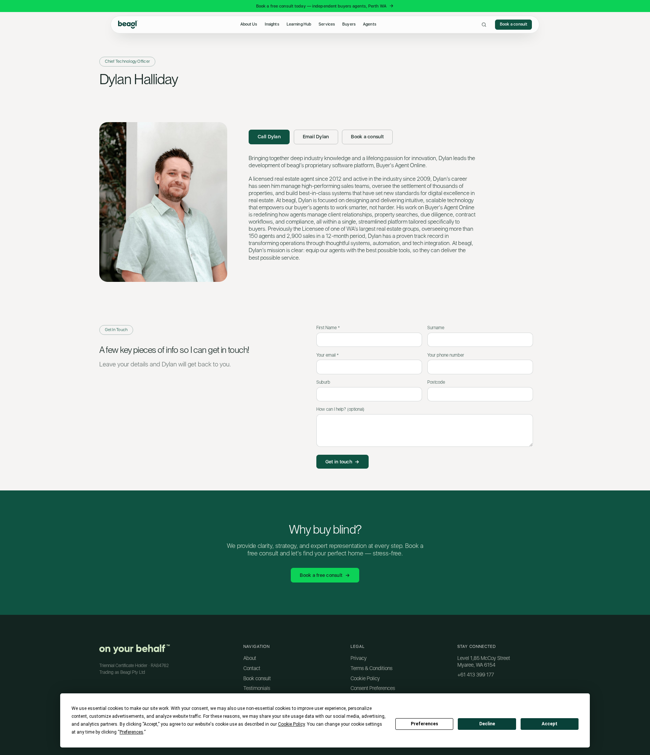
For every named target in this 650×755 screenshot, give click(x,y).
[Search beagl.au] (484, 24)
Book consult (257, 678)
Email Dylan (316, 136)
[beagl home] (128, 25)
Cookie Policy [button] (291, 724)
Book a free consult (321, 575)
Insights (272, 24)
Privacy (359, 658)
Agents (369, 24)
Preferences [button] (131, 732)
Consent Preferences (373, 688)
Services (327, 24)
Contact (251, 668)
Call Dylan (269, 136)
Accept (549, 723)
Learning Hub (299, 24)
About (249, 658)
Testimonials (256, 688)
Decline (487, 723)
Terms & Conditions (371, 668)
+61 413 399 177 (475, 675)
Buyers (348, 24)
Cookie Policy (365, 678)
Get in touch (338, 461)
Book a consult (513, 24)
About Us (248, 24)
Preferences (424, 723)
